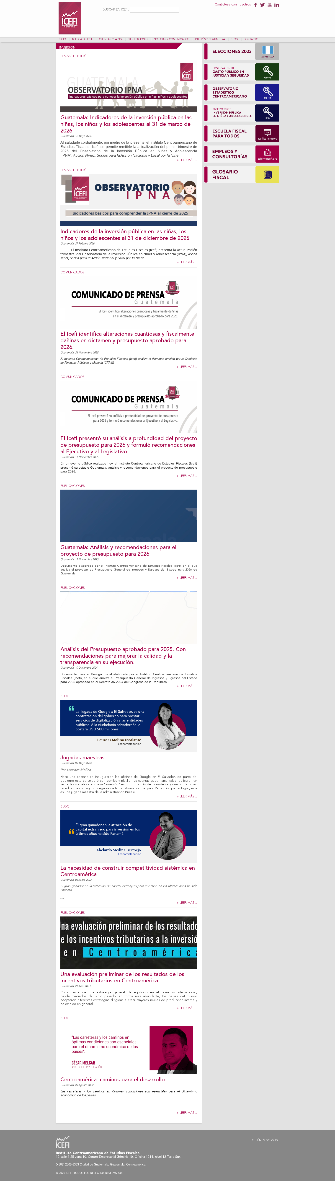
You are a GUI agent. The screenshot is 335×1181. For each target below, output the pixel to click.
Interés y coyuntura (210, 39)
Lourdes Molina (79, 770)
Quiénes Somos (265, 1140)
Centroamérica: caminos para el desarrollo (112, 1079)
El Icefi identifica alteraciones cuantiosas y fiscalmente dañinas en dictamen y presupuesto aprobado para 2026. (127, 340)
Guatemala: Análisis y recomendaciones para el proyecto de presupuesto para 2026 (118, 550)
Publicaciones (138, 39)
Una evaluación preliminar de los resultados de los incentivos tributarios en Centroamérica (122, 977)
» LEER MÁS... (187, 160)
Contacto (251, 39)
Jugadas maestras (82, 757)
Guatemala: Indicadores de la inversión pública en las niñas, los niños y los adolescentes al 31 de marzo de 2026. (126, 124)
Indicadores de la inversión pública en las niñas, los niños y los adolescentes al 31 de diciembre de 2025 (124, 234)
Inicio (62, 39)
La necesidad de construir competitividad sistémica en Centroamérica (127, 871)
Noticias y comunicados (171, 39)
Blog (234, 39)
